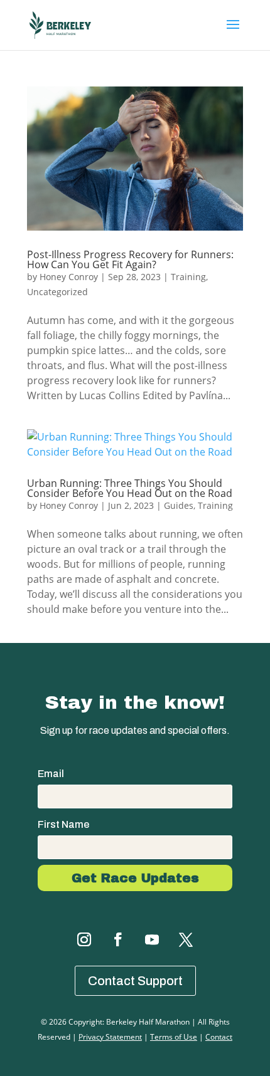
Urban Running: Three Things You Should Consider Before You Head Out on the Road (129, 488)
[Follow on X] (186, 939)
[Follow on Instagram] (84, 939)
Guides (178, 505)
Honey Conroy (69, 277)
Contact (218, 1037)
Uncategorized (57, 292)
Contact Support (135, 981)
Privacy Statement (110, 1037)
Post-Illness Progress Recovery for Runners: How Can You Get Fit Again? (130, 259)
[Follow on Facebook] (118, 939)
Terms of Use (173, 1037)
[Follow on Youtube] (152, 939)
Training (188, 277)
